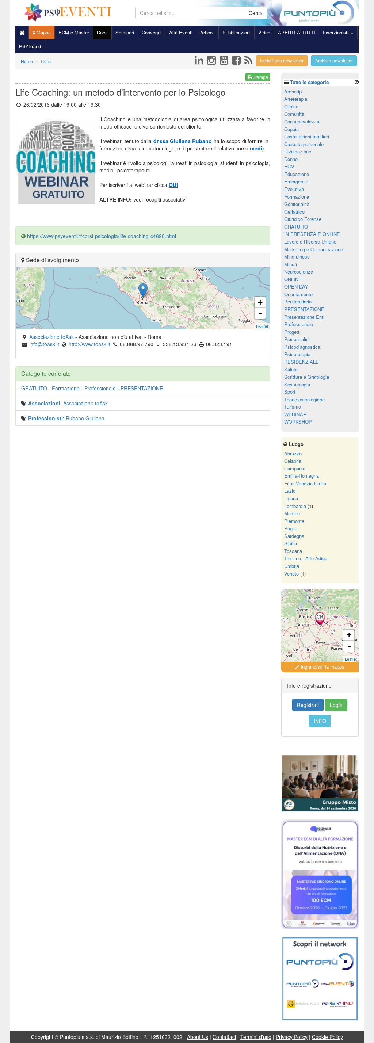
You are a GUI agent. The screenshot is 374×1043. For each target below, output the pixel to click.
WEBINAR (295, 414)
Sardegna (294, 535)
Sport (289, 391)
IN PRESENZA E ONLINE (312, 233)
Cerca (256, 12)
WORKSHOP (298, 421)
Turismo (292, 406)
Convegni (151, 32)
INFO (320, 721)
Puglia (290, 528)
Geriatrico (294, 211)
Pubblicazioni (236, 32)
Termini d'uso (255, 1036)
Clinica (291, 106)
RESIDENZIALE (301, 361)
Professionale (100, 388)
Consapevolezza (301, 121)
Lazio (289, 490)
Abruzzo (293, 453)
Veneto (291, 573)
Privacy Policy (292, 1036)
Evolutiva (294, 189)
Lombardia (295, 506)
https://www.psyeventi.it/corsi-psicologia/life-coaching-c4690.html (101, 236)
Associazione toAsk (85, 403)
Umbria (291, 565)
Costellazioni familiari (306, 136)
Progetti (292, 331)
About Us (197, 1036)
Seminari (124, 32)
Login (336, 704)
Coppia (291, 129)
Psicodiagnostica (302, 346)
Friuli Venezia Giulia (305, 483)
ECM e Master (73, 32)
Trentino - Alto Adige (305, 558)
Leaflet (262, 326)
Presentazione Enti (304, 316)
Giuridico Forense (302, 218)
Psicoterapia (297, 354)
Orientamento (298, 294)
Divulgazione (297, 151)
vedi (257, 148)
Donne (291, 159)
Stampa (260, 77)
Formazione (66, 388)
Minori (290, 264)
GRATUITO (34, 388)
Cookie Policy (327, 1036)
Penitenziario (298, 301)
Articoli (207, 32)
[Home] (21, 32)
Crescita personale (304, 144)
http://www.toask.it (89, 344)
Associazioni (44, 403)
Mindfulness (297, 256)
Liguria (291, 498)
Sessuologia (297, 384)
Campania (294, 468)
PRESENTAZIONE (142, 388)
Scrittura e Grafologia (306, 376)
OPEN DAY (296, 286)
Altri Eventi (180, 32)
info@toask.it (44, 344)
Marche (292, 513)
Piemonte (294, 520)
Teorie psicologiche (304, 399)
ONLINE (293, 279)
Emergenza (296, 181)
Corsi (102, 32)
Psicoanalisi (297, 339)
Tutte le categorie (309, 82)
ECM (289, 166)
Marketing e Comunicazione (313, 249)
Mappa (43, 32)
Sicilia (290, 543)
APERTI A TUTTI (296, 32)
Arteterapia (295, 98)
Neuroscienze (298, 271)
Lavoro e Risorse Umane (310, 241)
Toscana (293, 550)
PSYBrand (30, 46)
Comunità (294, 113)
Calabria (292, 460)
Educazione (296, 174)
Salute (291, 369)
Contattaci (224, 1036)
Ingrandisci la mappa (321, 666)
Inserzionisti (336, 32)
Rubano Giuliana (85, 418)
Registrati (308, 704)
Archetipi (293, 91)
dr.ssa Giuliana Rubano (182, 141)
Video (264, 32)
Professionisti (45, 418)
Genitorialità (296, 203)
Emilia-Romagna (301, 475)
